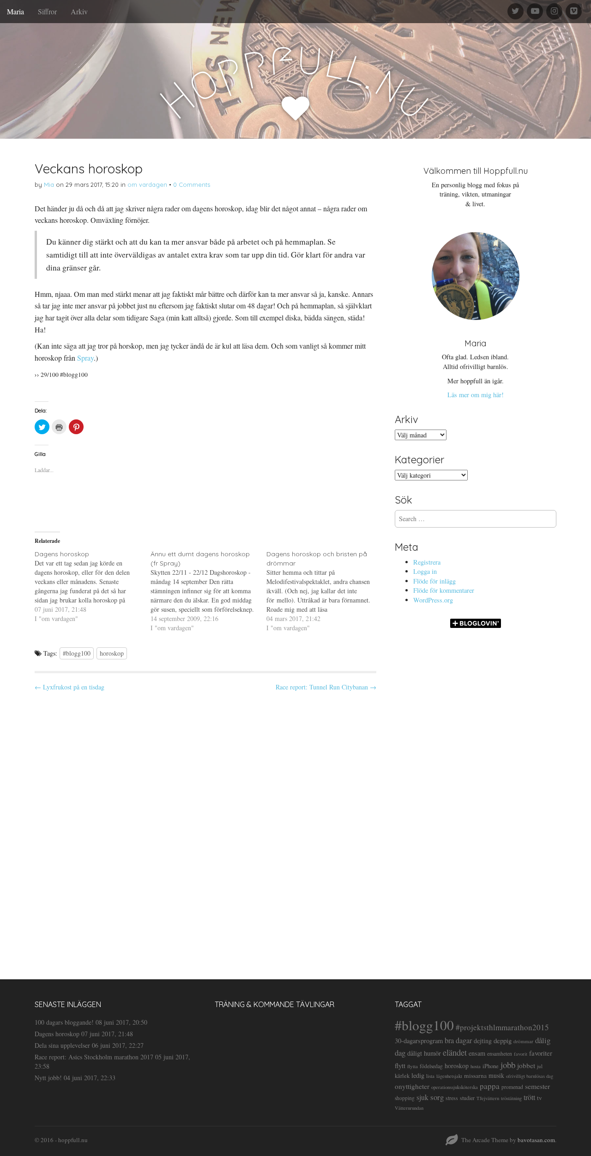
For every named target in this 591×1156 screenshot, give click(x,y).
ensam (477, 1053)
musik (496, 1075)
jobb (508, 1064)
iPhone (490, 1066)
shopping (405, 1098)
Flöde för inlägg (434, 581)
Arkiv (79, 11)
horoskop (112, 653)
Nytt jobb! (48, 1077)
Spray (85, 358)
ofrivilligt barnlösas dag (529, 1076)
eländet (455, 1052)
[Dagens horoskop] (93, 586)
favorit (520, 1054)
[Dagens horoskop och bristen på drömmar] (324, 591)
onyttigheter (412, 1086)
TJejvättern (487, 1098)
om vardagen (147, 184)
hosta (475, 1066)
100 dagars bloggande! (64, 1022)
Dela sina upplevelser (62, 1045)
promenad (512, 1086)
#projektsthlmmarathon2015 (502, 1027)
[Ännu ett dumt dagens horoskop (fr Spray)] (208, 591)
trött (529, 1097)
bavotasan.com (536, 1140)
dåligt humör (424, 1053)
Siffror (47, 11)
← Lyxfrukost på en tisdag (69, 687)
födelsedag (431, 1066)
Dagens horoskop (57, 1033)
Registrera (426, 562)
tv (539, 1098)
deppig (503, 1040)
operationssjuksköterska (454, 1087)
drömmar (523, 1041)
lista (430, 1075)
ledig (417, 1075)
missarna (475, 1075)
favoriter (540, 1053)
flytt (400, 1065)
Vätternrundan (409, 1108)
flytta (412, 1066)
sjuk (422, 1097)
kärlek (402, 1076)
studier (467, 1097)
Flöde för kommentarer (443, 590)
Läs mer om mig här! (475, 394)
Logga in (425, 571)
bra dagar (458, 1040)
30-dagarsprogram (419, 1040)
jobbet (526, 1065)
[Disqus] (205, 827)
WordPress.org (433, 600)
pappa (490, 1086)
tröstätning (511, 1098)
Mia (49, 184)
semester (537, 1086)
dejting (483, 1040)
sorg (437, 1097)
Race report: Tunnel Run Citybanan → (326, 687)
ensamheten (499, 1053)
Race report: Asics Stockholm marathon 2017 (94, 1056)
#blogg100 (76, 653)
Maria (15, 11)
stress (452, 1097)
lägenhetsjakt (449, 1076)
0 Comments (191, 184)
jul (540, 1066)
